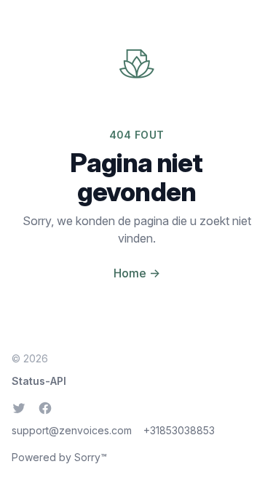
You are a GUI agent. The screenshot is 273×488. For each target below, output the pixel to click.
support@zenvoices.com (72, 430)
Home (137, 273)
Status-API (39, 381)
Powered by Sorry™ (59, 457)
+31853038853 (179, 430)
